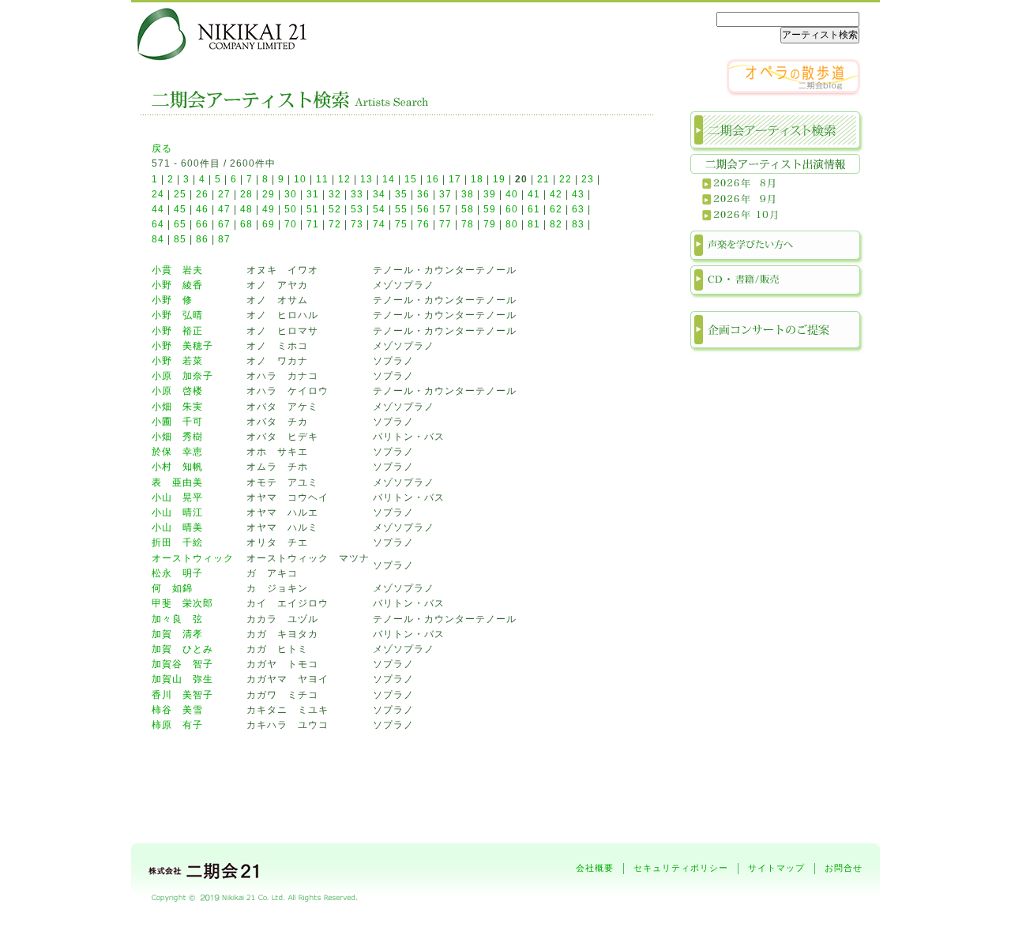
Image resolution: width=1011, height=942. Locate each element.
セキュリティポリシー (680, 868)
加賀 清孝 (177, 634)
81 (534, 224)
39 (489, 194)
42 (556, 194)
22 (565, 179)
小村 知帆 (177, 466)
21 (543, 179)
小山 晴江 (177, 512)
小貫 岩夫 (177, 270)
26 (202, 194)
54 (379, 209)
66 (202, 224)
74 (379, 224)
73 (357, 224)
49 (268, 209)
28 (246, 194)
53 (357, 209)
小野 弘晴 (177, 315)
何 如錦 (172, 588)
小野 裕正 (177, 330)
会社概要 (595, 868)
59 (489, 209)
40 (512, 194)
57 (445, 209)
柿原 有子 (177, 724)
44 (158, 209)
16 (433, 179)
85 (180, 239)
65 (180, 224)
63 (578, 209)
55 (401, 209)
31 (312, 194)
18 (477, 179)
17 (455, 179)
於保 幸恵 (177, 451)
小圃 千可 (177, 421)
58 (467, 209)
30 (290, 194)
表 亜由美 (177, 482)
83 (578, 224)
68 (246, 224)
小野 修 (172, 300)
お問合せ (844, 868)
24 (158, 194)
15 (410, 179)
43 (578, 194)
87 (224, 239)
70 (290, 224)
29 (268, 194)
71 (312, 224)
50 (290, 209)
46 (202, 209)
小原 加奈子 (182, 375)
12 (344, 179)
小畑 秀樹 (177, 436)
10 (300, 179)
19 (499, 179)
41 (534, 194)
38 (467, 194)
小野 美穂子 (182, 345)
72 (335, 224)
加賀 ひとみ (182, 649)
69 (268, 224)
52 (335, 209)
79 (489, 224)
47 (224, 209)
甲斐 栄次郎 (182, 603)
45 (180, 209)
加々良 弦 (177, 619)
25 (180, 194)
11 (322, 179)
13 (366, 179)
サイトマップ (776, 868)
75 (401, 224)
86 (202, 239)
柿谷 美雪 (177, 709)
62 (556, 209)
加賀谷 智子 (182, 664)
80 (512, 224)
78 (467, 224)
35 (401, 194)
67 (224, 224)
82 (556, 224)
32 (335, 194)
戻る (162, 148)
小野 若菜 (177, 360)
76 (423, 224)
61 (534, 209)
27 (224, 194)
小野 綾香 (177, 285)
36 (423, 194)
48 (246, 209)
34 (379, 194)
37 (445, 194)
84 (158, 239)
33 (357, 194)
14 (388, 179)
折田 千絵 (177, 542)
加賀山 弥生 (182, 679)
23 (587, 179)
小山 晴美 (177, 527)
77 (445, 224)
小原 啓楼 (177, 390)
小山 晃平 (177, 497)
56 (423, 209)
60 (512, 209)
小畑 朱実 (177, 406)
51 (312, 209)
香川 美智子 (182, 694)
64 (158, 224)
